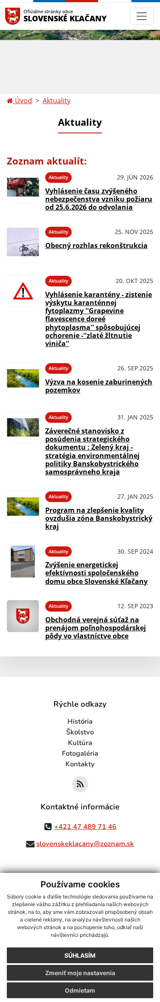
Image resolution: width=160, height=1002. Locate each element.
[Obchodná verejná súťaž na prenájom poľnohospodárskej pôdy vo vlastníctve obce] (23, 619)
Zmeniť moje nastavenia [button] (80, 972)
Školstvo (80, 732)
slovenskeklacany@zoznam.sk (85, 844)
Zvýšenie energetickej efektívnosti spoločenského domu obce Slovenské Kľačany (96, 573)
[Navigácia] (142, 16)
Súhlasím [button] (80, 955)
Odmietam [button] (80, 990)
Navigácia (25, 16)
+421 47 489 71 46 (85, 827)
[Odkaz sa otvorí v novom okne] (80, 784)
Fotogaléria (80, 753)
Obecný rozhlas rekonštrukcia (96, 245)
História (80, 721)
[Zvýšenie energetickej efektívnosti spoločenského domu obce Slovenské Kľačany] (23, 564)
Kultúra (80, 743)
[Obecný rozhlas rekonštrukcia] (23, 242)
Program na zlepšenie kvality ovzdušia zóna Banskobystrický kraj (98, 518)
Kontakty (80, 764)
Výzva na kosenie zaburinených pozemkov (98, 386)
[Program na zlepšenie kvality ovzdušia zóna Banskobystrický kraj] (23, 509)
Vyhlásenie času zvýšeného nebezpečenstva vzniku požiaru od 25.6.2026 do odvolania (98, 199)
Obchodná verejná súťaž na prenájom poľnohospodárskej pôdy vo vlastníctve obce (95, 628)
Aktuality (56, 100)
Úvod (22, 100)
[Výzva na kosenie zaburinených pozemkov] (23, 378)
